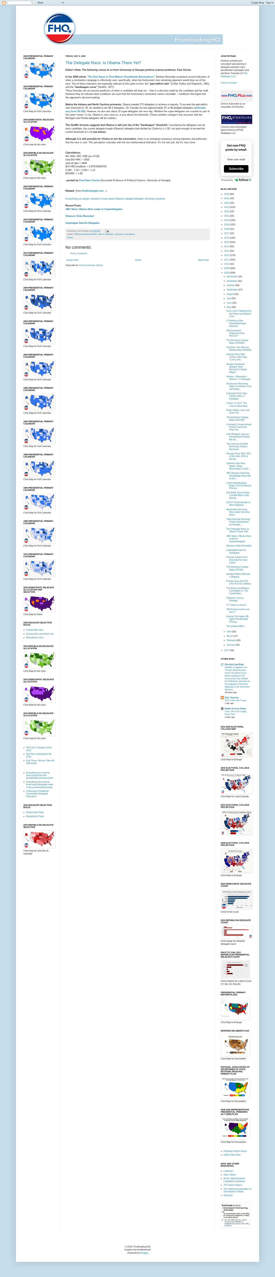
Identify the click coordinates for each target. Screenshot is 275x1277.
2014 (227, 246)
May (229, 307)
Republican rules (35, 637)
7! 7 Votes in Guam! (236, 605)
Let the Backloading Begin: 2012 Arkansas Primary (238, 486)
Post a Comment (78, 253)
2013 (227, 251)
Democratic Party (35, 812)
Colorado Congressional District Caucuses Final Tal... (238, 427)
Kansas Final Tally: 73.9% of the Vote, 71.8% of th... (237, 357)
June (229, 303)
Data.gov (228, 1195)
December (232, 276)
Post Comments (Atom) (91, 265)
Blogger (144, 1253)
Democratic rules (34, 630)
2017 (227, 233)
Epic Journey (232, 697)
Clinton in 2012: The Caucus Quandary (237, 404)
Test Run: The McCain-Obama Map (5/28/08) (238, 348)
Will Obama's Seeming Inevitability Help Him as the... (238, 476)
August (230, 294)
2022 (227, 211)
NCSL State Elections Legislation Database (234, 1179)
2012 (227, 255)
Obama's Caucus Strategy (235, 599)
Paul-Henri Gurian (89, 180)
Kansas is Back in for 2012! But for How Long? (237, 560)
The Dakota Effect (235, 626)
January (231, 645)
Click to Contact (229, 83)
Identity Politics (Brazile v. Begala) (238, 575)
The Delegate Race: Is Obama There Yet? (103, 62)
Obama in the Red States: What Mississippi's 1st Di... (238, 466)
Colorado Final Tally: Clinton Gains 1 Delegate (236, 396)
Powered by (227, 180)
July (229, 298)
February (231, 640)
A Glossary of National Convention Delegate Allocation (37, 794)
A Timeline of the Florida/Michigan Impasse (236, 323)
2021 (227, 216)
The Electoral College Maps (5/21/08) (237, 418)
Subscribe (236, 168)
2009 (227, 268)
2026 (227, 194)
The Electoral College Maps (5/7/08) (237, 568)
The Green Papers (233, 1185)
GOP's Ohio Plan (232, 1155)
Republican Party (35, 816)
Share (69, 237)
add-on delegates (106, 234)
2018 (227, 229)
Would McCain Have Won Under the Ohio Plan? (238, 512)
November (232, 281)
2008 (227, 272)
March (230, 636)
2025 (227, 198)
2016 (227, 238)
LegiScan (228, 1171)
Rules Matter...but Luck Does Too (237, 411)
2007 (227, 650)
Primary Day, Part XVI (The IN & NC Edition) (238, 582)
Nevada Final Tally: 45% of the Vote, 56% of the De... (238, 456)
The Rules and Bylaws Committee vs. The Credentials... (237, 591)
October (231, 285)
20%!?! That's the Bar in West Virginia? (238, 503)
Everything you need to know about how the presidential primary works (39, 775)
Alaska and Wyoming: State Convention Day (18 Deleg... (238, 386)
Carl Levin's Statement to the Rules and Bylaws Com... (239, 314)
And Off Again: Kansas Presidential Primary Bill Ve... (238, 437)
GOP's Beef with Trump (235, 700)
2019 (227, 224)
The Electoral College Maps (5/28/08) (237, 341)
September (233, 289)
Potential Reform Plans (235, 1151)
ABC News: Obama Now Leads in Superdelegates (93, 209)
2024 (227, 203)
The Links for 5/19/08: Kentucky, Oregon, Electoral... (237, 447)
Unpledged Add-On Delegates (82, 223)
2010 (227, 264)
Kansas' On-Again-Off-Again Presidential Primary (237, 619)
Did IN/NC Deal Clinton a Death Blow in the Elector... (238, 495)
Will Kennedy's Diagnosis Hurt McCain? (235, 333)
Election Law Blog (234, 664)
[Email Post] (107, 231)
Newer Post (72, 260)
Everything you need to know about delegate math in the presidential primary (39, 785)
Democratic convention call (40, 634)
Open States (230, 1174)
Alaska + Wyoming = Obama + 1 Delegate (238, 377)
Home (138, 260)
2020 (227, 220)
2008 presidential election (85, 234)
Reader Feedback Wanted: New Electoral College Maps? (236, 368)
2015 (227, 242)
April (229, 631)
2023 (227, 207)
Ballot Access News (235, 708)
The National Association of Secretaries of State (237, 1190)
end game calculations (125, 234)
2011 (227, 259)
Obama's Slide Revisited (79, 216)
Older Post (203, 260)
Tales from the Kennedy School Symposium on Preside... (238, 522)
